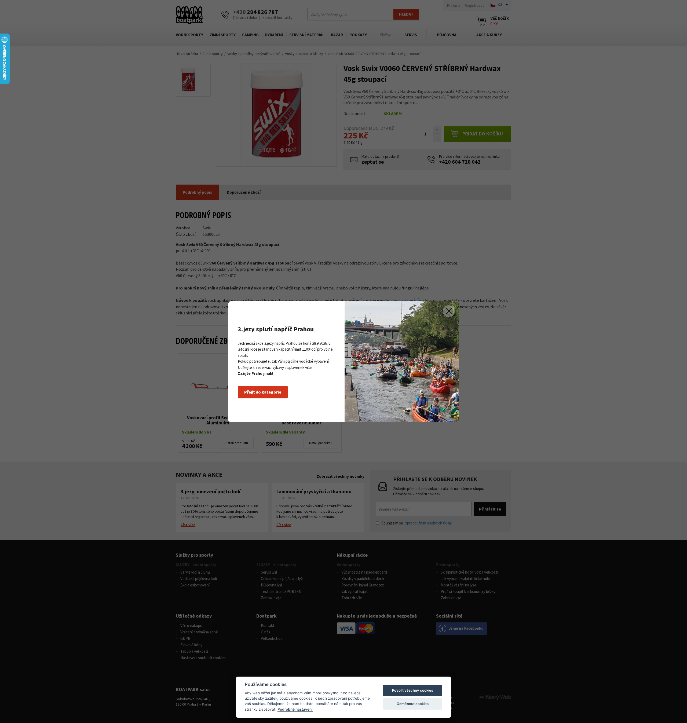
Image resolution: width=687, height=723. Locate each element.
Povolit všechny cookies (412, 690)
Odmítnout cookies (413, 704)
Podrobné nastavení (295, 709)
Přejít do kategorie (262, 392)
